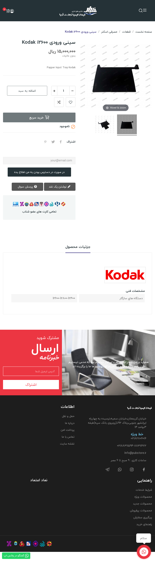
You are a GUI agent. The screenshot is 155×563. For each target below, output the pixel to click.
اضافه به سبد (27, 90)
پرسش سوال (26, 186)
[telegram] (108, 469)
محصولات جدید (142, 503)
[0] (8, 11)
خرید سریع (36, 117)
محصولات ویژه (143, 497)
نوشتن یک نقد (58, 186)
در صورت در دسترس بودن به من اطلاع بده (39, 172)
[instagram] (132, 469)
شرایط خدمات (144, 490)
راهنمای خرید (144, 524)
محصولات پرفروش (141, 510)
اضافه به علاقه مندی (70, 102)
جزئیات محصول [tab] (77, 247)
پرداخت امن (67, 430)
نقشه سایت (67, 443)
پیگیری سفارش (142, 517)
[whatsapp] (120, 469)
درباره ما (69, 423)
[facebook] (144, 469)
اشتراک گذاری (61, 142)
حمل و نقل (68, 416)
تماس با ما (68, 437)
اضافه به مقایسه (59, 102)
